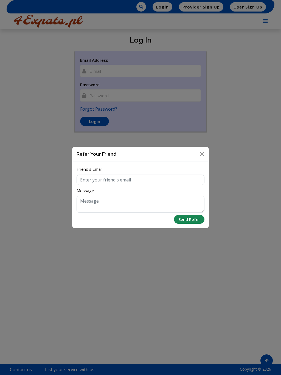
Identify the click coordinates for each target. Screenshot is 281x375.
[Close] (202, 154)
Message (85, 190)
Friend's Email (89, 169)
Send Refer (189, 219)
